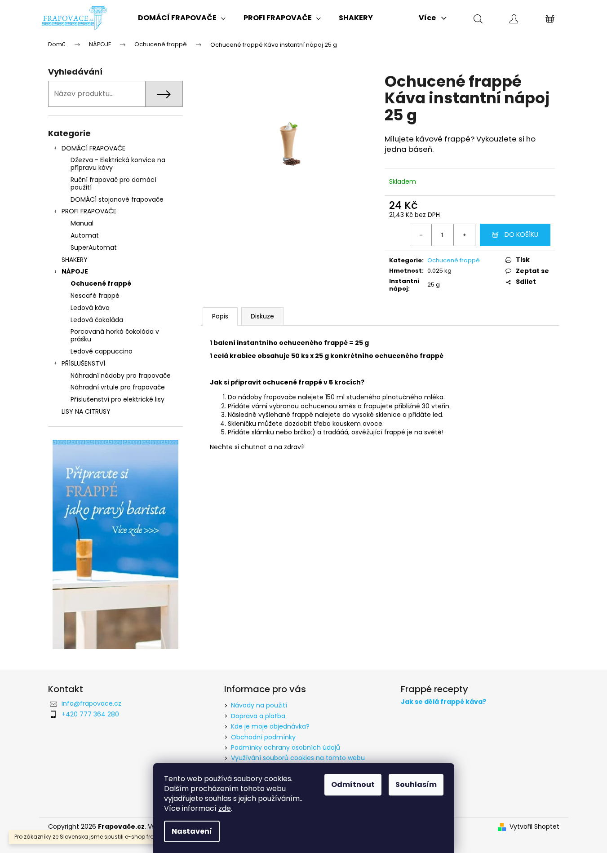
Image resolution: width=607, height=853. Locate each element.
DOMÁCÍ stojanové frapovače (117, 199)
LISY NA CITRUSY (86, 411)
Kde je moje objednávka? (270, 726)
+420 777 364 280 (90, 714)
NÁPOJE (75, 271)
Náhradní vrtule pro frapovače (118, 387)
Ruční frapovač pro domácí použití (113, 183)
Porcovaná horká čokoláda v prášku (115, 335)
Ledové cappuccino (102, 351)
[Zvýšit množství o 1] (464, 235)
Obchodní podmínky (263, 737)
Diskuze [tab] (262, 316)
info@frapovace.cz (91, 703)
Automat (85, 235)
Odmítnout (353, 784)
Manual (82, 223)
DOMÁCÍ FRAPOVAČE (93, 148)
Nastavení (192, 831)
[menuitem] (182, 18)
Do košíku (521, 234)
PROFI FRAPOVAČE (89, 211)
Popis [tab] (220, 316)
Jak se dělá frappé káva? (443, 701)
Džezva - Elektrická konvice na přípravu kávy (118, 163)
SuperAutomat (94, 247)
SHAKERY (75, 259)
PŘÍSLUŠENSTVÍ (83, 363)
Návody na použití (259, 705)
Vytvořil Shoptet (534, 826)
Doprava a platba (258, 716)
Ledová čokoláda (97, 319)
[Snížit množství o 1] (421, 235)
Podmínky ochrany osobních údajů (285, 747)
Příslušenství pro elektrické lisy (117, 399)
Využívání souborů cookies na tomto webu (298, 757)
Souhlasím (416, 784)
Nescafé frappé (95, 295)
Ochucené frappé (101, 283)
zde (224, 808)
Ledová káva (90, 307)
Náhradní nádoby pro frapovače (121, 375)
